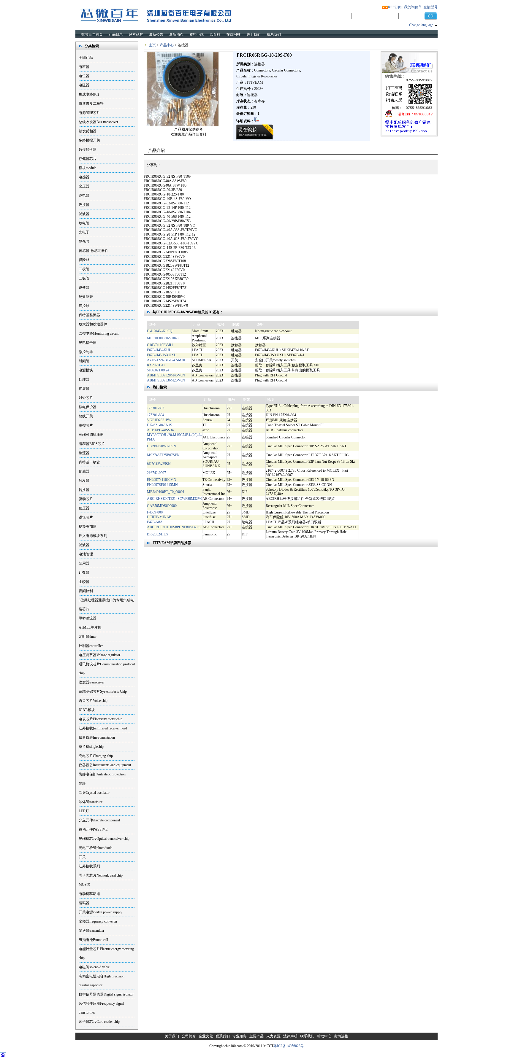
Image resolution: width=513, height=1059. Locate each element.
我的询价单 (413, 7)
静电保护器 (87, 407)
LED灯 (84, 811)
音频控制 (86, 591)
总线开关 (86, 416)
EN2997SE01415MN (162, 485)
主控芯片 (86, 425)
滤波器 (84, 214)
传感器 (84, 471)
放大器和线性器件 (93, 324)
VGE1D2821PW (159, 420)
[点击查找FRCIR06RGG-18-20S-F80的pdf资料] (256, 121)
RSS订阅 (395, 7)
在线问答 (233, 34)
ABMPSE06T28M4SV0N (166, 375)
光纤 (82, 783)
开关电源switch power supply (100, 912)
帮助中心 (324, 1036)
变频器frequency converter (98, 921)
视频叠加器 (87, 526)
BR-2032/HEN (157, 534)
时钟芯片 (86, 398)
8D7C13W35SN (159, 464)
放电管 (84, 223)
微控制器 (86, 352)
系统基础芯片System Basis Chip (103, 691)
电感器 (84, 177)
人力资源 (273, 1036)
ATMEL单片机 (90, 627)
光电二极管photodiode (95, 848)
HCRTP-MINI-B (159, 517)
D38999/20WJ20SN (161, 446)
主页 (152, 45)
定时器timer (87, 637)
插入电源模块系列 (93, 536)
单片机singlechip (91, 747)
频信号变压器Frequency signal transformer (101, 1008)
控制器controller (91, 646)
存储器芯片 (87, 159)
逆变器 (84, 287)
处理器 (84, 379)
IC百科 (215, 34)
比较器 (84, 582)
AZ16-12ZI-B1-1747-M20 (166, 360)
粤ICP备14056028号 (288, 1046)
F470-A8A (155, 522)
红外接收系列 (89, 866)
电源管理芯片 (89, 113)
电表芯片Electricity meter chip (100, 719)
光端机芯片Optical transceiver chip (104, 839)
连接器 (84, 205)
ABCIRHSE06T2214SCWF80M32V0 (174, 499)
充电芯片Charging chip (96, 756)
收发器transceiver (91, 682)
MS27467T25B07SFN (163, 455)
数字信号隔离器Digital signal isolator (106, 994)
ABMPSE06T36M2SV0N (166, 380)
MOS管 (84, 884)
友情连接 (341, 1036)
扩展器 (84, 389)
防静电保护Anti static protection (102, 774)
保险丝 (84, 260)
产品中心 (167, 45)
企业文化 (206, 1036)
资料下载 (196, 34)
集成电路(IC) (89, 94)
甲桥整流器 (87, 618)
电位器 (84, 76)
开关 (82, 857)
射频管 (84, 361)
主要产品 (256, 1036)
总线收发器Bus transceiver (98, 122)
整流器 (84, 453)
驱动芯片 (86, 499)
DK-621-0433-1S (159, 425)
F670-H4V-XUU (159, 350)
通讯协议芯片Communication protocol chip (107, 668)
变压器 (84, 186)
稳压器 (84, 508)
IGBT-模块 (87, 710)
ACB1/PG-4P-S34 (160, 430)
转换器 (84, 490)
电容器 (84, 67)
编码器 (84, 903)
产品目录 (116, 34)
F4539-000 (155, 512)
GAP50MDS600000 (162, 506)
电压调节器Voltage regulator (99, 655)
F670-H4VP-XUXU (162, 355)
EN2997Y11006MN (161, 480)
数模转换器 (87, 149)
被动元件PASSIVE (93, 829)
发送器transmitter (91, 930)
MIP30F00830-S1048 (162, 338)
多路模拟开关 (89, 140)
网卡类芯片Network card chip (101, 875)
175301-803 (155, 408)
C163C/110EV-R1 (160, 345)
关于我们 (253, 34)
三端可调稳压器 (91, 434)
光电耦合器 (87, 343)
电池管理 (86, 554)
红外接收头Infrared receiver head (103, 728)
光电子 (84, 232)
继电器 (84, 195)
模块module (87, 168)
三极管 (84, 278)
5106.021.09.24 (158, 370)
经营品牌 (136, 34)
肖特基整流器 (89, 315)
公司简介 (189, 1036)
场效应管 (86, 297)
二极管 (84, 269)
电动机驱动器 (89, 894)
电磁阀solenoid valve (94, 967)
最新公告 (156, 34)
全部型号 (430, 7)
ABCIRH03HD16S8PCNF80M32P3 (173, 527)
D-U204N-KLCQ (159, 331)
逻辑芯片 (86, 517)
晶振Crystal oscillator (94, 793)
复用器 (84, 563)
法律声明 (290, 1036)
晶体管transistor (90, 802)
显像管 (84, 241)
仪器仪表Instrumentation (97, 737)
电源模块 (86, 370)
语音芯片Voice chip (93, 701)
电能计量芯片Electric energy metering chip (106, 953)
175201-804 (155, 415)
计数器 (84, 572)
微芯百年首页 (92, 34)
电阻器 (84, 85)
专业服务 (239, 1036)
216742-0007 (156, 473)
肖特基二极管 (89, 462)
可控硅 (84, 306)
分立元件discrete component (99, 820)
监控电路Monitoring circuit (98, 333)
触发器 (84, 480)
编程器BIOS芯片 (92, 444)
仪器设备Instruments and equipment (105, 765)
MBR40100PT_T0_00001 (165, 492)
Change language (421, 25)
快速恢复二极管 (91, 103)
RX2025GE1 (156, 365)
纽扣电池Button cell (93, 940)
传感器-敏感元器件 (93, 251)
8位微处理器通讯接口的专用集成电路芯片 (106, 604)
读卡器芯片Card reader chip (99, 1022)
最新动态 (176, 34)
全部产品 (86, 57)
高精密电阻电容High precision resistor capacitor (101, 980)
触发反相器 (87, 131)
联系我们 (274, 34)
